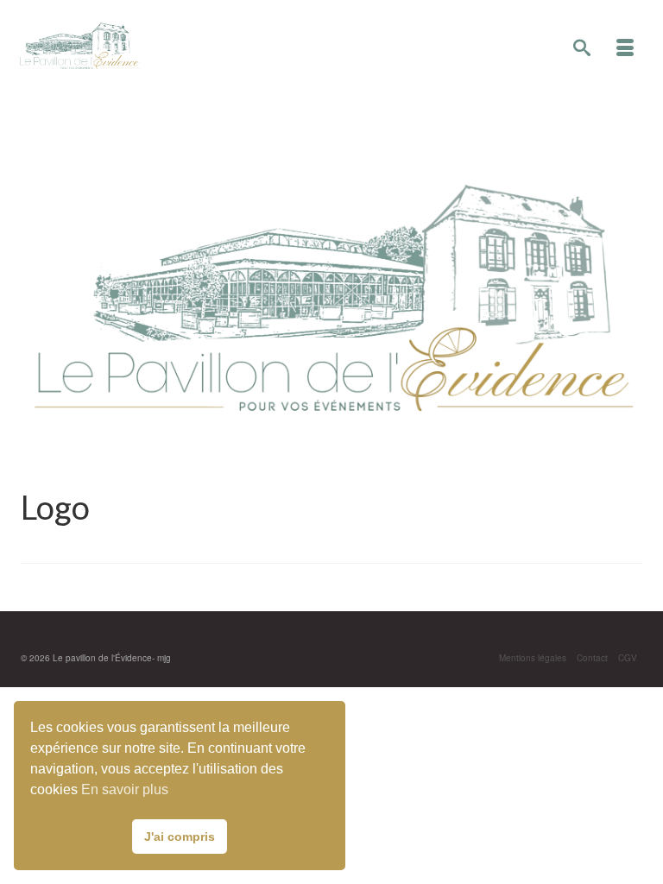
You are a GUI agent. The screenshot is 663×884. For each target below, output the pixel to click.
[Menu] (625, 48)
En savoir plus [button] (124, 789)
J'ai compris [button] (179, 836)
